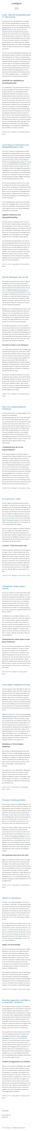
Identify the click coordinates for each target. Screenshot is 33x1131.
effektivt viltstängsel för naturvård (17, 290)
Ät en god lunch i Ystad (11, 499)
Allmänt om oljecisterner (11, 898)
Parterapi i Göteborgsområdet (13, 800)
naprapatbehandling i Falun (16, 162)
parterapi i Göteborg (18, 836)
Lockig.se (16, 3)
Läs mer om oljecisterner (15, 938)
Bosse (3, 134)
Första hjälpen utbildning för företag (16, 685)
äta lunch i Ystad (12, 520)
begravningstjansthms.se (9, 417)
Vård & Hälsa (15, 264)
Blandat (14, 132)
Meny (16, 8)
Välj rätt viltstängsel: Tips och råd (15, 277)
